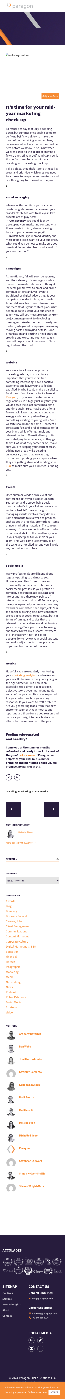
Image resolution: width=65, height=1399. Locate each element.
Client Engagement (18, 926)
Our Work (7, 1293)
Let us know (27, 755)
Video (9, 1012)
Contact (7, 1315)
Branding (11, 791)
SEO (8, 466)
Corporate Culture (17, 941)
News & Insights (11, 1304)
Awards (10, 901)
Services (7, 1298)
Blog (9, 906)
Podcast (11, 992)
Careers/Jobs (14, 921)
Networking (13, 982)
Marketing (24, 791)
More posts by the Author (19, 842)
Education (12, 952)
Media (10, 977)
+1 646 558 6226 (40, 1317)
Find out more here (37, 1392)
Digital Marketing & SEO (21, 946)
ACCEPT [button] (54, 1392)
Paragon (11, 397)
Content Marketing (18, 936)
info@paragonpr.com (42, 1298)
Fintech (10, 962)
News (9, 987)
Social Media (14, 1002)
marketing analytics (24, 675)
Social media (40, 791)
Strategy (11, 1007)
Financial (11, 957)
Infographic (13, 967)
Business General (16, 916)
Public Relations (16, 997)
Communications (16, 931)
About (6, 1310)
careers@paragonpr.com (44, 1313)
